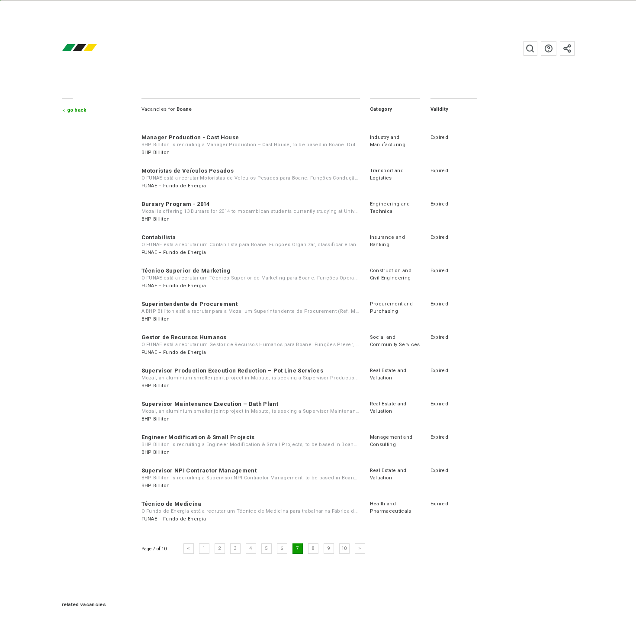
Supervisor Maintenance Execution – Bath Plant (209, 404)
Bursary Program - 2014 (175, 204)
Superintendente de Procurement (189, 304)
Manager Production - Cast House (190, 137)
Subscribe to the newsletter (567, 48)
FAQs (548, 48)
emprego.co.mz (92, 48)
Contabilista (158, 237)
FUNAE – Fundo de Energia (173, 186)
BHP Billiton (155, 152)
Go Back (77, 110)
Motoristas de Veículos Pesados (187, 170)
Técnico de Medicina (171, 504)
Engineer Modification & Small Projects (198, 437)
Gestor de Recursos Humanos (184, 337)
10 (344, 548)
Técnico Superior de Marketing (186, 270)
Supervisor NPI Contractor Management (199, 470)
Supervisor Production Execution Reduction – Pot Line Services (232, 370)
